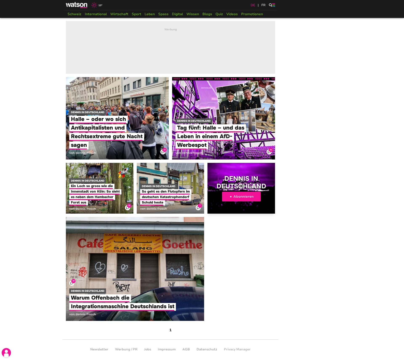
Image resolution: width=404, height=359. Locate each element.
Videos (232, 14)
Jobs (147, 349)
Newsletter (99, 349)
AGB (186, 349)
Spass (163, 14)
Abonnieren (243, 196)
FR (263, 5)
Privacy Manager (237, 349)
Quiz (219, 14)
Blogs (207, 14)
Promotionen (252, 14)
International (96, 14)
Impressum (167, 349)
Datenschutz (207, 349)
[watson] (77, 5)
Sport (136, 14)
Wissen (192, 14)
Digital (177, 14)
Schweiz (74, 14)
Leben (150, 14)
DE (253, 5)
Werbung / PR (126, 349)
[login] (6, 352)
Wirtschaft (119, 14)
